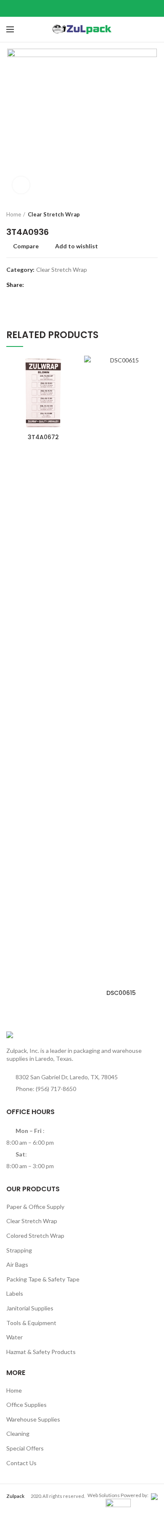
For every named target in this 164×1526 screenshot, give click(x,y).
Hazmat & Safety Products (41, 1351)
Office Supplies (26, 1404)
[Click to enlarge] (21, 185)
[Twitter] (71, 8)
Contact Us (21, 1462)
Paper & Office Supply (35, 1206)
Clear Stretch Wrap (54, 214)
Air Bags (17, 1264)
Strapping (19, 1250)
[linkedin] (92, 8)
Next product (153, 214)
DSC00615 (121, 993)
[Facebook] (61, 8)
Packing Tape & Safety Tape (42, 1279)
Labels (14, 1293)
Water (14, 1337)
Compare (26, 246)
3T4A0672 (43, 437)
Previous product (136, 214)
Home (13, 214)
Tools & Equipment (31, 1322)
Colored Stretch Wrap (35, 1235)
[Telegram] (103, 8)
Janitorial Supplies (29, 1308)
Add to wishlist (76, 246)
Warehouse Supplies (33, 1419)
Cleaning (17, 1433)
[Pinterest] (82, 8)
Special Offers (25, 1448)
